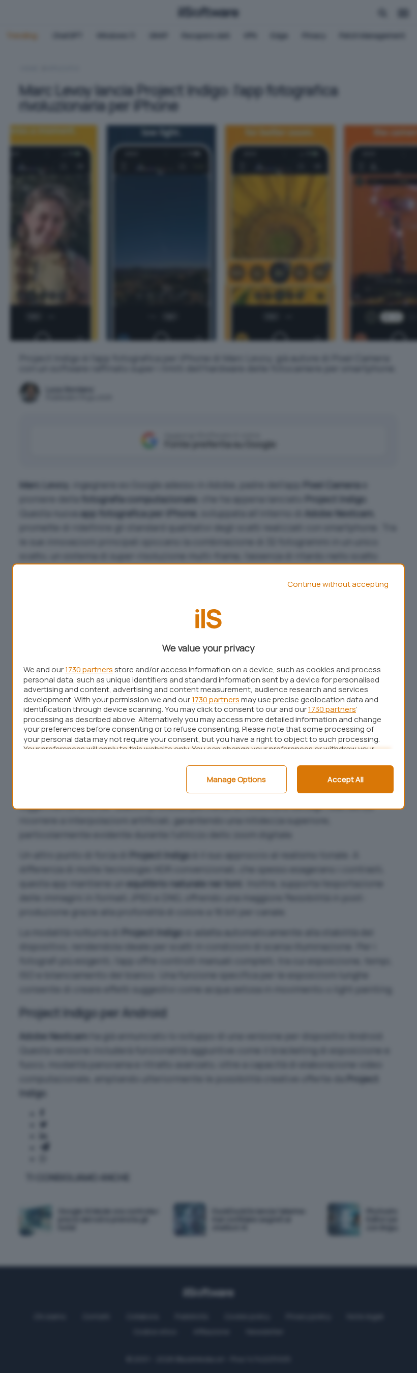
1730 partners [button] (89, 669)
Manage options (236, 779)
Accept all (345, 779)
